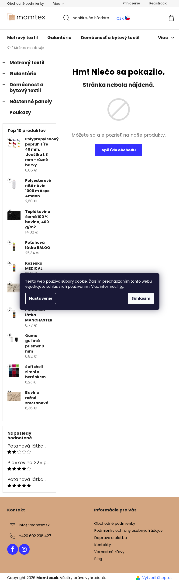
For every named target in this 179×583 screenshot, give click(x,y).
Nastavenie (40, 298)
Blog (98, 558)
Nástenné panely (31, 101)
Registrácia (158, 3)
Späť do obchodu (119, 150)
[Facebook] (12, 549)
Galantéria (23, 73)
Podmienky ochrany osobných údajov (128, 530)
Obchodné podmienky (25, 3)
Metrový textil (27, 62)
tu (121, 286)
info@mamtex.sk (34, 525)
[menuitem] (22, 38)
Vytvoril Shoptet (157, 577)
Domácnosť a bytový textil (26, 87)
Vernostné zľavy (109, 551)
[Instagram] (24, 549)
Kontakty (102, 544)
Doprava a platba (110, 537)
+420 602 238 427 (35, 536)
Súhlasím (140, 298)
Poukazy (20, 112)
